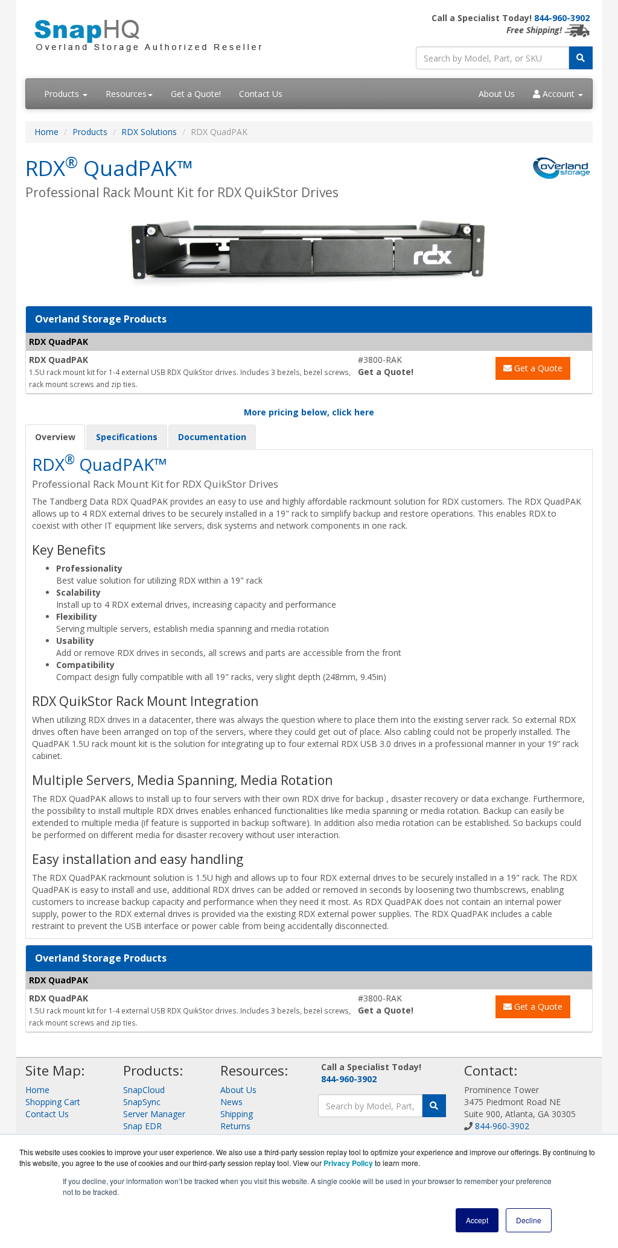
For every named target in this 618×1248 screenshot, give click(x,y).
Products (62, 93)
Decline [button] (528, 1220)
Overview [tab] (55, 437)
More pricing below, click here (309, 412)
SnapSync (142, 1102)
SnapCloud (144, 1089)
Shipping (236, 1114)
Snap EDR (142, 1126)
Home (46, 131)
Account (558, 93)
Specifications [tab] (127, 437)
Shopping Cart (52, 1102)
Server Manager (154, 1114)
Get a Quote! (196, 93)
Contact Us (260, 93)
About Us (497, 93)
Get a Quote (537, 368)
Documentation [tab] (212, 437)
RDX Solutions (149, 131)
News (231, 1102)
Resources (126, 93)
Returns (235, 1126)
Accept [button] (477, 1220)
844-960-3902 (562, 18)
